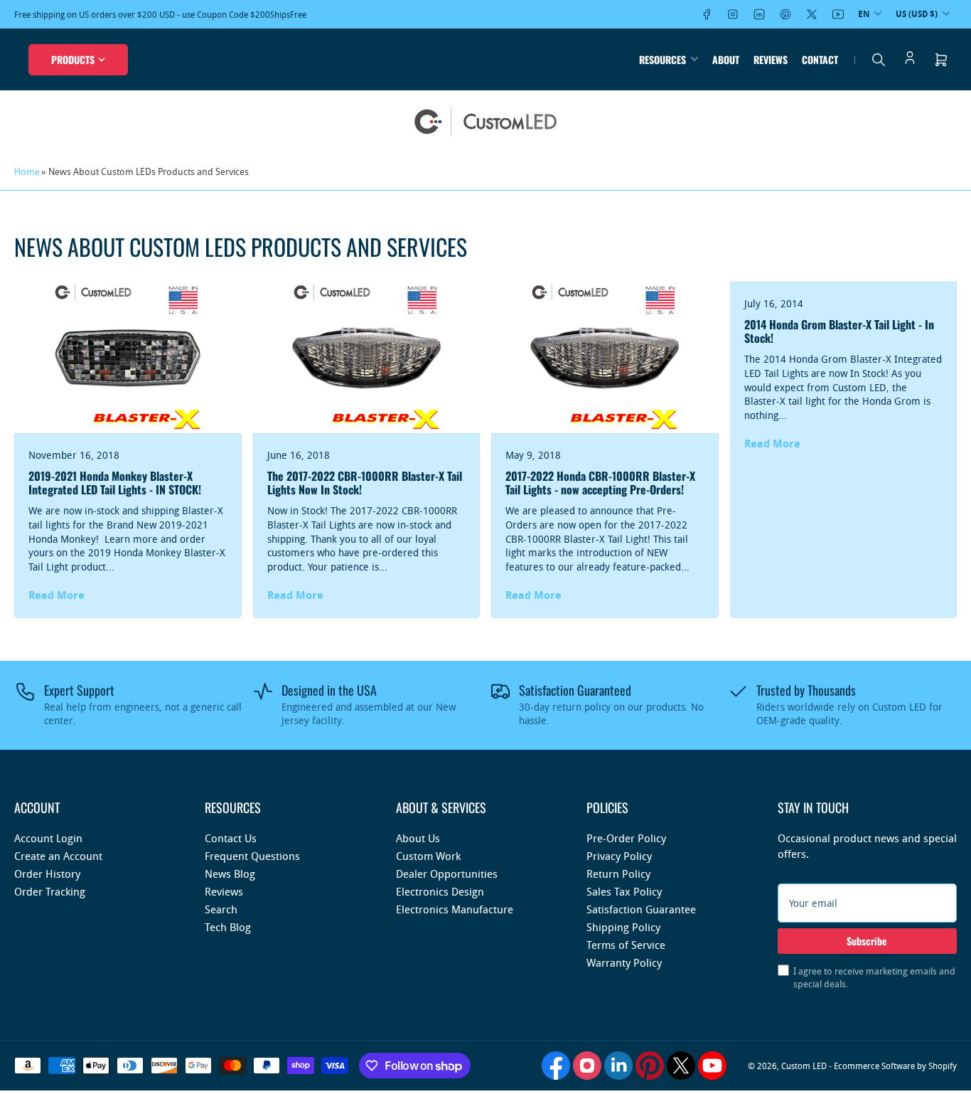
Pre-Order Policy (626, 838)
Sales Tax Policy (624, 891)
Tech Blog (228, 927)
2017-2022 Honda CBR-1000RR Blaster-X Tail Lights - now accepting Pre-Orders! (600, 482)
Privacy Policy (619, 856)
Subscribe (867, 940)
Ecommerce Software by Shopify (895, 1065)
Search (221, 909)
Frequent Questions (252, 856)
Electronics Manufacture (454, 909)
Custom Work (428, 856)
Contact (820, 59)
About (725, 59)
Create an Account (58, 856)
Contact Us (231, 838)
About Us (418, 838)
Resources (662, 59)
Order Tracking (49, 891)
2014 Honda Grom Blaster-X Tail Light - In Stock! (839, 331)
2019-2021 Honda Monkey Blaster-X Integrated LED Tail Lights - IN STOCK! (114, 482)
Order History (47, 873)
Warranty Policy (624, 962)
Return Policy (618, 873)
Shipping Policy (623, 927)
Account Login (48, 838)
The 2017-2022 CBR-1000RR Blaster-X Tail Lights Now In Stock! (364, 482)
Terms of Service (625, 945)
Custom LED (804, 1065)
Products (73, 59)
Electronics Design (440, 891)
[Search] (878, 59)
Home (27, 171)
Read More (56, 595)
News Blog (230, 873)
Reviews (770, 59)
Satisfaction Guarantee (641, 909)
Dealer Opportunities (447, 873)
